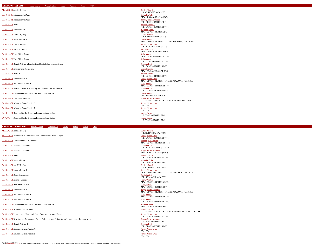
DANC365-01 (7, 199)
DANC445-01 (7, 108)
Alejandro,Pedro (147, 15)
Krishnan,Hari (146, 64)
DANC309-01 (7, 79)
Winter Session (50, 6)
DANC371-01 (7, 93)
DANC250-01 (7, 175)
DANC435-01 (7, 103)
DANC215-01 (7, 39)
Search (83, 6)
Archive (73, 6)
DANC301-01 (7, 69)
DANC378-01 (7, 219)
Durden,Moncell (147, 10)
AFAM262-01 (7, 10)
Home (63, 6)
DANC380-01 (7, 98)
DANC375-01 (7, 209)
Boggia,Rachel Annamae (150, 20)
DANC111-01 (7, 15)
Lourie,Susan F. (147, 39)
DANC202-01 (7, 25)
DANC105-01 (7, 141)
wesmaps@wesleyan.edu (14, 243)
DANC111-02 (7, 20)
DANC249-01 (7, 44)
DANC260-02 (7, 59)
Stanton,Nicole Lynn (149, 44)
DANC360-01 (7, 84)
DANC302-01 (7, 74)
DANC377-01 (7, 214)
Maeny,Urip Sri (147, 49)
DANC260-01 (7, 54)
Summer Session (34, 6)
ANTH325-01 (7, 136)
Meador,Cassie (146, 113)
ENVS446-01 (7, 118)
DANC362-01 (7, 88)
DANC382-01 (7, 224)
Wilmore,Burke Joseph (149, 141)
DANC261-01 (7, 64)
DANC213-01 (7, 34)
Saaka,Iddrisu (146, 54)
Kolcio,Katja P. (146, 175)
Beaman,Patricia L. (148, 25)
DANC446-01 (7, 113)
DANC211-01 (7, 30)
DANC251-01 (7, 49)
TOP (92, 6)
